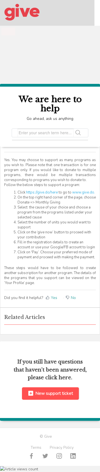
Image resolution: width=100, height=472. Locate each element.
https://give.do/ (38, 192)
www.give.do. (83, 192)
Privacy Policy (62, 447)
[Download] (39, 235)
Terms (36, 447)
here (54, 192)
